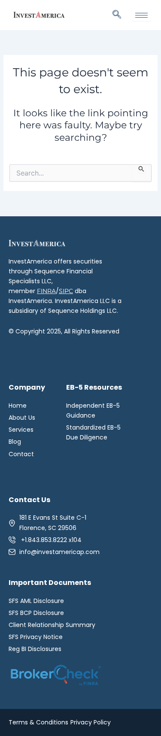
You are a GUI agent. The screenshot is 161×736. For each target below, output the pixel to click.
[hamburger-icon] (141, 15)
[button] (116, 15)
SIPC (66, 291)
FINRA (46, 291)
